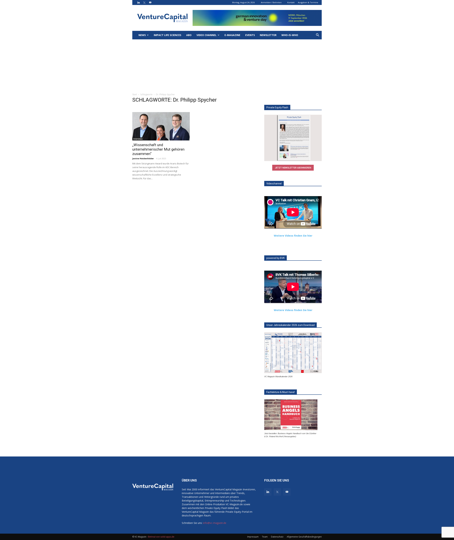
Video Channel (206, 35)
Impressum (253, 536)
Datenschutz (277, 536)
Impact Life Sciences (167, 35)
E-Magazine (232, 35)
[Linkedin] (138, 2)
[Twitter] (144, 2)
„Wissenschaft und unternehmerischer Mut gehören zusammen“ (158, 149)
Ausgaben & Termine (308, 2)
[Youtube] (150, 2)
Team (265, 536)
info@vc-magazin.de (214, 523)
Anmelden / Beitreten (271, 2)
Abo (189, 35)
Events (250, 35)
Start (134, 94)
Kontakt (291, 2)
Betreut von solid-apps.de (161, 536)
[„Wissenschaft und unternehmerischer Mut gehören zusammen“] (161, 126)
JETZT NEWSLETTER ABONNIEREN (293, 167)
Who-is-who (289, 35)
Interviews (138, 139)
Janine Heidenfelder (143, 158)
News (142, 35)
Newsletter (268, 35)
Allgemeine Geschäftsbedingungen (304, 536)
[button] (317, 35)
